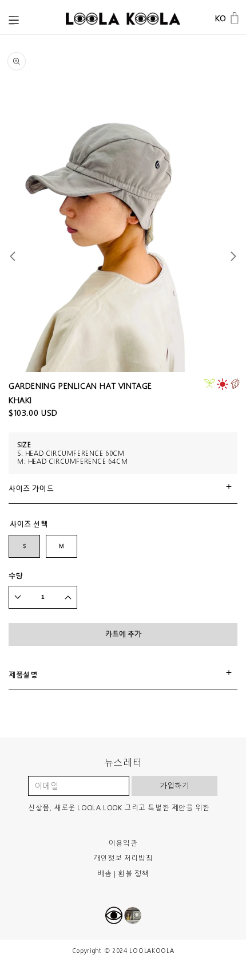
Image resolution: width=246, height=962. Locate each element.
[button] (14, 21)
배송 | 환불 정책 (123, 873)
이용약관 (123, 843)
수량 (16, 575)
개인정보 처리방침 (123, 858)
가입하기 (174, 786)
